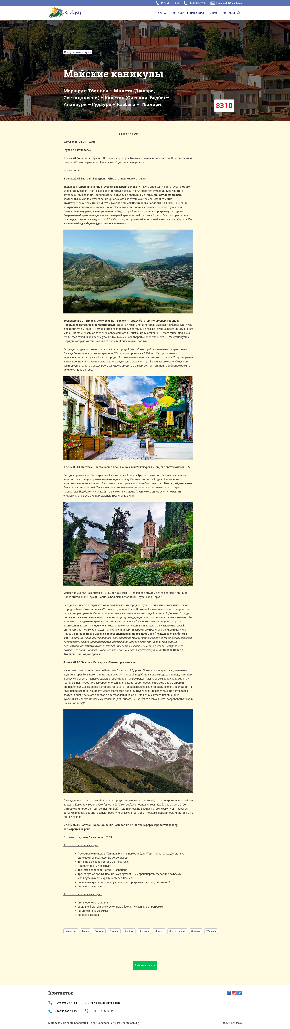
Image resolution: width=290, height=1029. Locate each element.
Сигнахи (195, 931)
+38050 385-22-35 (102, 1011)
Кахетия (144, 931)
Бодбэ (85, 931)
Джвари (114, 931)
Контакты (229, 13)
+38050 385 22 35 (197, 3)
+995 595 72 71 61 (170, 3)
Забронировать (145, 965)
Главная (162, 13)
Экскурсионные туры (77, 52)
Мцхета (159, 931)
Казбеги (129, 931)
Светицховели (177, 931)
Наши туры (197, 13)
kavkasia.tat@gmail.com (229, 3)
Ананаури (70, 931)
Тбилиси (211, 931)
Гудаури (99, 931)
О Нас (213, 13)
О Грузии (178, 13)
